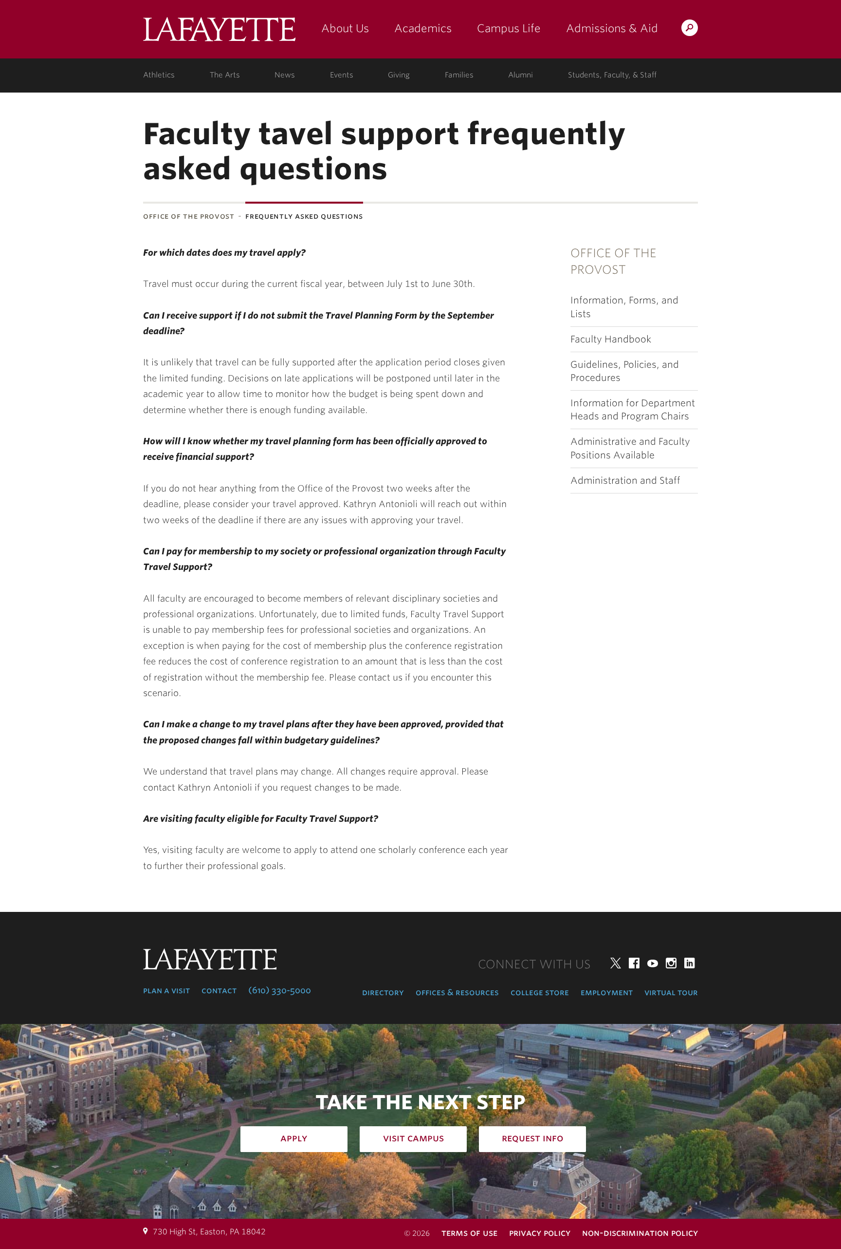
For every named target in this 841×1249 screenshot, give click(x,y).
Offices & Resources (457, 992)
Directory (383, 992)
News (284, 75)
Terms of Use (469, 1233)
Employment (607, 992)
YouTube (652, 963)
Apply (294, 1138)
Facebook (634, 963)
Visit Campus (413, 1138)
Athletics (159, 75)
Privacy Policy (539, 1233)
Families (459, 75)
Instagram (671, 963)
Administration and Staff (625, 480)
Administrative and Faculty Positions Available (630, 448)
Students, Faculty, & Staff (612, 75)
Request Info (533, 1138)
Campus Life (509, 28)
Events (341, 75)
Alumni (520, 75)
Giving (399, 75)
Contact (219, 990)
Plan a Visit (166, 990)
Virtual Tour (671, 992)
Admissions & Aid (612, 28)
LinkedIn (689, 963)
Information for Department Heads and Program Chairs (632, 409)
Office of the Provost (188, 216)
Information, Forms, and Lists (624, 307)
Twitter (615, 963)
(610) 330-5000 (279, 990)
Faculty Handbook (610, 339)
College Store (540, 992)
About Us (345, 28)
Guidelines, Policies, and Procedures (624, 371)
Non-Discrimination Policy (640, 1233)
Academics (423, 28)
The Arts (225, 75)
